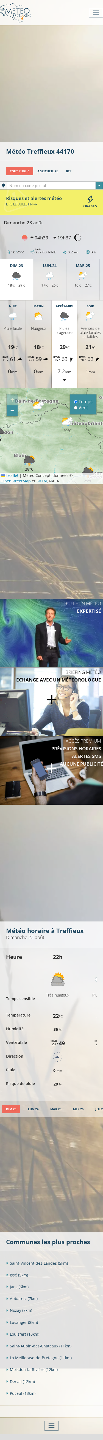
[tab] (11, 1109)
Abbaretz (24, 1298)
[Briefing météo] (51, 702)
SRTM (42, 480)
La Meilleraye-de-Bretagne (41, 1357)
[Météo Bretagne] (15, 13)
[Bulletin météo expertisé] (51, 633)
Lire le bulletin (20, 204)
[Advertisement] (51, 83)
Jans (19, 1286)
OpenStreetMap (16, 480)
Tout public (19, 171)
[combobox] (55, 185)
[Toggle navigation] (96, 13)
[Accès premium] (51, 770)
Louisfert (24, 1334)
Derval (22, 1381)
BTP (68, 171)
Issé (19, 1275)
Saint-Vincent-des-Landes (39, 1263)
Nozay (21, 1310)
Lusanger (24, 1322)
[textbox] (55, 186)
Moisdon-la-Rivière (34, 1369)
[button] (38, 409)
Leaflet (11, 475)
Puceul (22, 1393)
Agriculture (47, 171)
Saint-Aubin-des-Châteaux (40, 1346)
